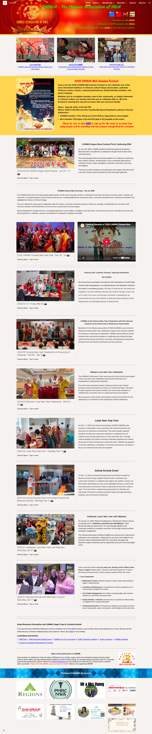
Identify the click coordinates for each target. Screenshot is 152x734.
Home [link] (88, 3)
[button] (149, 2)
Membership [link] (107, 3)
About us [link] (142, 3)
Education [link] (121, 3)
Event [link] (95, 3)
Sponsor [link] (133, 3)
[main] (76, 7)
